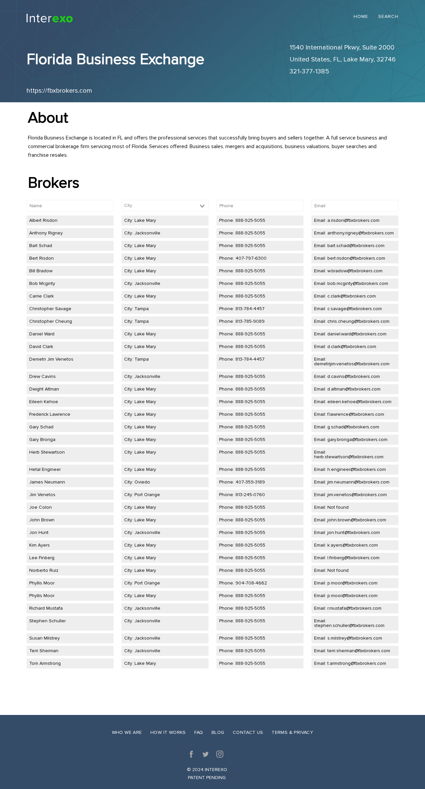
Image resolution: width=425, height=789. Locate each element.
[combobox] (165, 205)
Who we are (127, 732)
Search (388, 16)
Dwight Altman (44, 389)
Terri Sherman (43, 651)
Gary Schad (41, 427)
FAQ (198, 732)
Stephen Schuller (47, 621)
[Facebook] (191, 754)
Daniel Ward (41, 334)
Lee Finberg (41, 558)
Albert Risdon (43, 220)
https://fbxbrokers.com (59, 91)
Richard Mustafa (46, 608)
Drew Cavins (42, 376)
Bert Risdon (41, 258)
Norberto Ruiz (43, 570)
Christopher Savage (50, 308)
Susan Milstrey (44, 638)
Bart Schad (40, 245)
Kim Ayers (39, 545)
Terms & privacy (292, 732)
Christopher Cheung (50, 321)
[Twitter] (206, 754)
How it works (168, 732)
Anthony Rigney (46, 233)
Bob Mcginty (42, 283)
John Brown (41, 520)
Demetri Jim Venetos (51, 359)
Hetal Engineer (45, 469)
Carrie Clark (41, 296)
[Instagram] (220, 754)
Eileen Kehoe (43, 401)
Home (361, 16)
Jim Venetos (42, 494)
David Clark (41, 346)
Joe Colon (40, 507)
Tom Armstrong (45, 663)
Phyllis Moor (41, 583)
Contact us (248, 732)
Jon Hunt (38, 532)
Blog (218, 732)
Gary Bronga (42, 439)
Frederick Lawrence (49, 414)
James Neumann (47, 482)
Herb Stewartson (47, 452)
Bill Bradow (40, 271)
